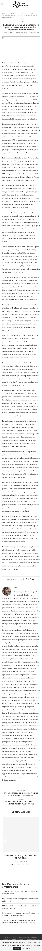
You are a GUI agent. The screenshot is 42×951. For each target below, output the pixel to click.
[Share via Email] (33, 579)
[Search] (40, 4)
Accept (17, 948)
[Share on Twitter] (28, 579)
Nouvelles (14, 13)
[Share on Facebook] (26, 579)
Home (4, 13)
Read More (26, 948)
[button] (5, 841)
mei (11, 32)
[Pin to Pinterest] (30, 579)
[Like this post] (23, 579)
